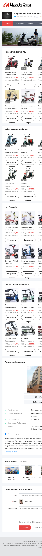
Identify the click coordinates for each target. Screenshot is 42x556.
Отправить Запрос (11, 85)
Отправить (25, 527)
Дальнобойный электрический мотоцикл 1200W (11, 74)
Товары (21, 23)
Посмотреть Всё (11, 452)
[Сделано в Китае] (17, 4)
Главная (8, 23)
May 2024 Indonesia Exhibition (12, 479)
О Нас (30, 23)
